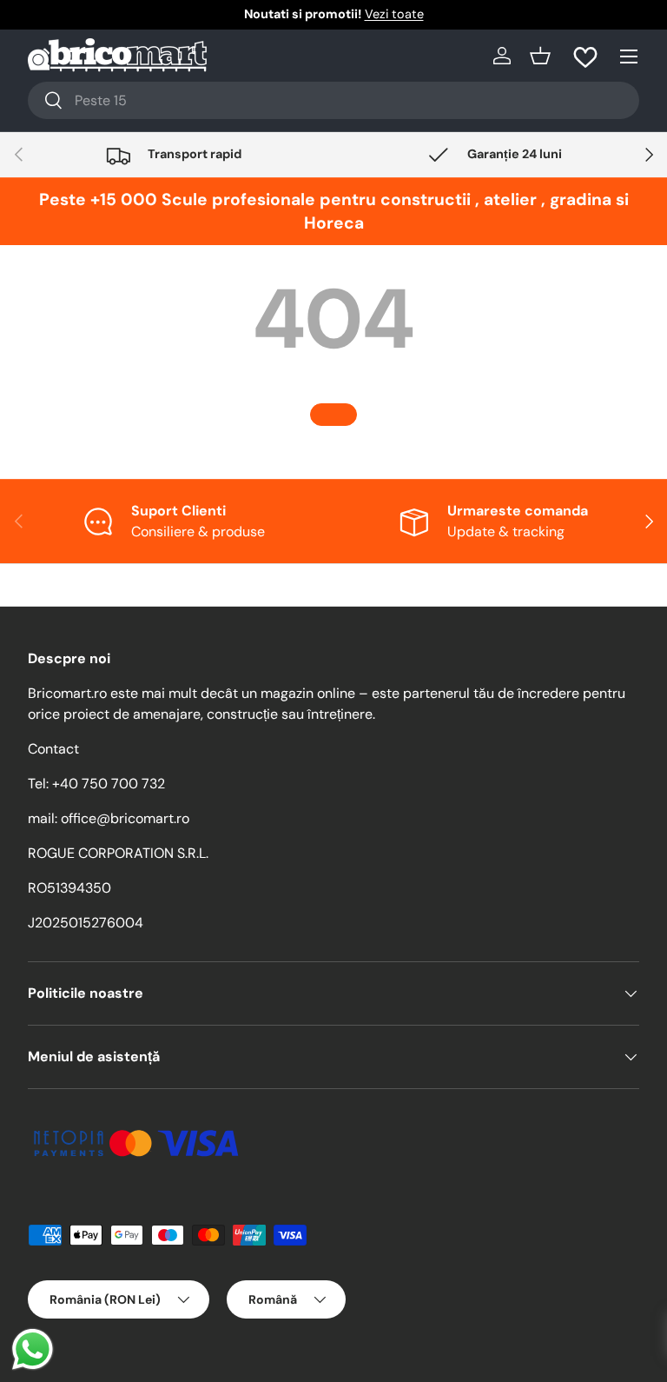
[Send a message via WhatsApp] (32, 1349)
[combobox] (333, 100)
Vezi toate (394, 14)
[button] (540, 56)
